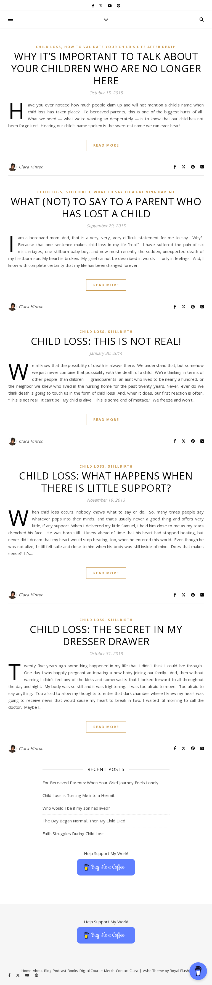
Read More (106, 145)
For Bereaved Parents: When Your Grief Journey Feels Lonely (100, 782)
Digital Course (91, 970)
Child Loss (48, 47)
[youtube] (110, 5)
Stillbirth (78, 192)
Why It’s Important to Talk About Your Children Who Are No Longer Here (106, 68)
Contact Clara (127, 970)
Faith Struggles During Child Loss (74, 833)
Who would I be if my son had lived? (76, 808)
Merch (109, 970)
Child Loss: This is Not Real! (106, 341)
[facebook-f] (93, 5)
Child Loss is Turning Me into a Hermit (79, 795)
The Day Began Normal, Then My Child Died (84, 821)
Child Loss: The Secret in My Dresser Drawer (106, 635)
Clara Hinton (31, 167)
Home (26, 970)
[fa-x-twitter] (101, 5)
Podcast (59, 970)
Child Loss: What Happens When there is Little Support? (106, 482)
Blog (47, 970)
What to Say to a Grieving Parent (134, 192)
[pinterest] (118, 5)
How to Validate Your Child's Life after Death (120, 47)
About (38, 970)
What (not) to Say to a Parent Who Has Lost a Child (106, 207)
